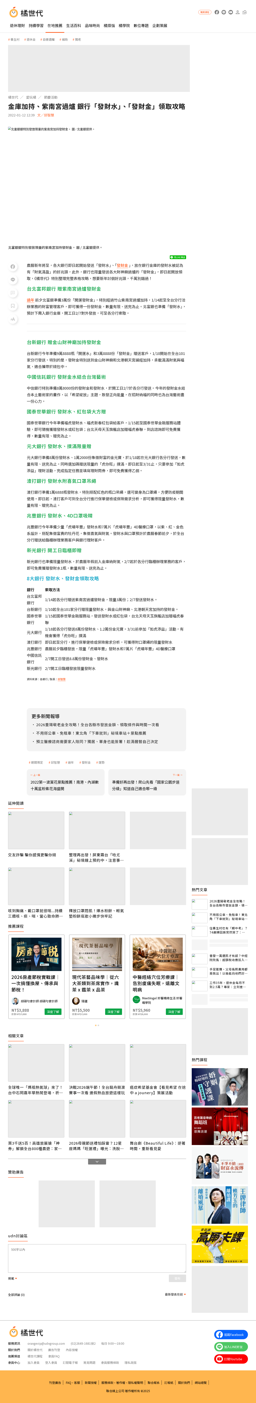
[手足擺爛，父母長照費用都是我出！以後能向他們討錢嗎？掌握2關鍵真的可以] (200, 972)
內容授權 (72, 1350)
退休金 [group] (31, 39)
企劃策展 (159, 25)
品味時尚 (92, 25)
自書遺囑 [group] (49, 39)
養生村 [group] (14, 39)
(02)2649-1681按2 (83, 1343)
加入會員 (34, 1362)
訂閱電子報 (70, 1362)
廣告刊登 (54, 1350)
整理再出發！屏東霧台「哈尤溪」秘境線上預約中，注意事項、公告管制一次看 (94, 857)
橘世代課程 (35, 1356)
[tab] (96, 1025)
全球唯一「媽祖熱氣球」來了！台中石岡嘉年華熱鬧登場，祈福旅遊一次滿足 (35, 1089)
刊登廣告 (55, 1382)
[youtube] (230, 12)
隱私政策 (131, 1362)
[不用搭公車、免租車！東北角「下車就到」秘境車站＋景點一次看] (200, 918)
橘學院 (124, 25)
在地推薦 (54, 25)
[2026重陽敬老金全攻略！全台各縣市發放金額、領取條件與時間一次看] (200, 904)
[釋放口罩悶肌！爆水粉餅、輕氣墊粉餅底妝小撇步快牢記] (97, 886)
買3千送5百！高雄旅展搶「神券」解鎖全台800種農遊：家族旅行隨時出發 (35, 1145)
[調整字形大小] (12, 319)
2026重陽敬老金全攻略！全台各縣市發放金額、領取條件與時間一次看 (229, 903)
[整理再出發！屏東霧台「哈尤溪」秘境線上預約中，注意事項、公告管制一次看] (97, 830)
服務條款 (107, 1382)
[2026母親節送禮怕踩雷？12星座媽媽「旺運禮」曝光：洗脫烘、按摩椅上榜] (97, 1119)
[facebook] (216, 12)
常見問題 (89, 1362)
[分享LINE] (12, 279)
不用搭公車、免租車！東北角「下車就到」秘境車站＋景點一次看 (229, 917)
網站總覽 (201, 1382)
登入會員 (51, 1362)
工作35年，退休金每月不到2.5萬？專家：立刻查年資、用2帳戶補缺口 (228, 985)
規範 (11, 1278)
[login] (237, 12)
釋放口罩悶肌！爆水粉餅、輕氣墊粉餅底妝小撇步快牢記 (96, 913)
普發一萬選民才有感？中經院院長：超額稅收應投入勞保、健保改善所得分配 (229, 958)
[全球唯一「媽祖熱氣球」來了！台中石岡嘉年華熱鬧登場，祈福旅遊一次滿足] (36, 1063)
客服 (77, 1382)
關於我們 (184, 1382)
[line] (223, 12)
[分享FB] (12, 266)
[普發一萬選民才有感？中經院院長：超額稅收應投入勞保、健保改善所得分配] (200, 959)
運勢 (102, 762)
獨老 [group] (78, 39)
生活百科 (73, 25)
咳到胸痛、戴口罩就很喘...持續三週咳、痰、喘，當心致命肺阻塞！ (35, 913)
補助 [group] (65, 39)
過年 (71, 762)
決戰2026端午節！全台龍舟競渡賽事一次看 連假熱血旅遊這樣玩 (97, 1089)
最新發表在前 (174, 1294)
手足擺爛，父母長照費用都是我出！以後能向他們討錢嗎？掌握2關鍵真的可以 (229, 971)
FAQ (68, 1382)
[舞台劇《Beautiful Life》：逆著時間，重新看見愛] (158, 1119)
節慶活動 (51, 97)
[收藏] (12, 306)
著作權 (120, 1382)
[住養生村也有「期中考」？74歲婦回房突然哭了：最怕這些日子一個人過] (200, 931)
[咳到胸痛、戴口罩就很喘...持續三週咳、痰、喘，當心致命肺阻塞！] (36, 886)
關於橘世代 (35, 1350)
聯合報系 (154, 1382)
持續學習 (36, 25)
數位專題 (141, 25)
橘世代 (13, 97)
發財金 (86, 762)
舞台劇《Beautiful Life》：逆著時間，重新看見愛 (158, 1145)
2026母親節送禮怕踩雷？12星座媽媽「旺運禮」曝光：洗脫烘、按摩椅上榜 (95, 1145)
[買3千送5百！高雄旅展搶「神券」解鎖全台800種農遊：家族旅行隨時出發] (36, 1119)
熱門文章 (199, 890)
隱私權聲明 (135, 1382)
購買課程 (204, 12)
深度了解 (53, 1011)
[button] (244, 12)
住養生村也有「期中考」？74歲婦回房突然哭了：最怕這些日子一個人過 (229, 930)
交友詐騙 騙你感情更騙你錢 (32, 854)
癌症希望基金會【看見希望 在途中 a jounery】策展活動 (158, 1089)
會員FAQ (54, 1356)
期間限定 (37, 762)
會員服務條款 (110, 1362)
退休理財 (17, 25)
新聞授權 (91, 1382)
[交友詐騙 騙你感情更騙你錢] (36, 830)
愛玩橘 (31, 97)
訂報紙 (168, 1382)
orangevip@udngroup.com (46, 1343)
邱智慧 (55, 762)
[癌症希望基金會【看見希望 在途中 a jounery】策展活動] (158, 1063)
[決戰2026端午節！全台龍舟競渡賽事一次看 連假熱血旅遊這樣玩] (97, 1063)
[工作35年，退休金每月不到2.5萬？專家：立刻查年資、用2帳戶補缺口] (200, 986)
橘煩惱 (109, 25)
